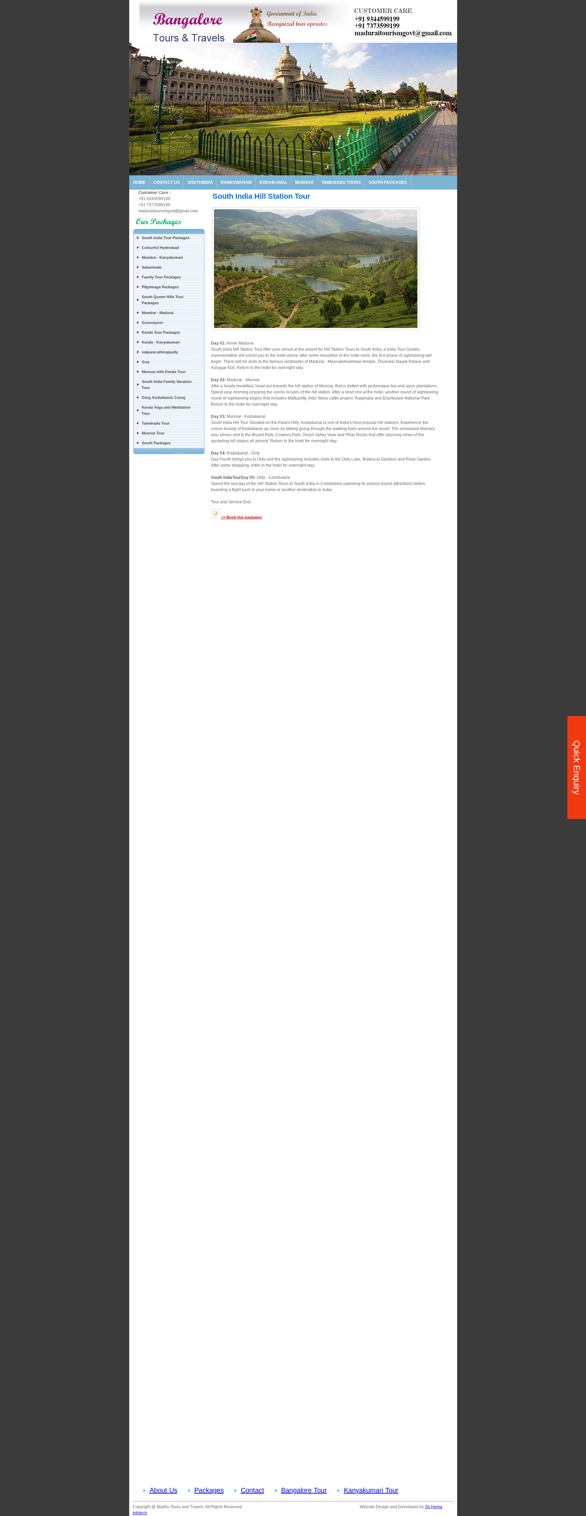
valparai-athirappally (160, 352)
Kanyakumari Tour (371, 1490)
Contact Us (166, 182)
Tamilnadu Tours (341, 182)
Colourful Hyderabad (160, 248)
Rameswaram (236, 182)
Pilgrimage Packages (160, 287)
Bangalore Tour (304, 1490)
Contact (252, 1490)
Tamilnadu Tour (156, 423)
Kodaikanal (273, 182)
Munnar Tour (153, 433)
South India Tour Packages (166, 238)
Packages (209, 1490)
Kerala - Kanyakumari (161, 342)
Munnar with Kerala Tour (163, 372)
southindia (200, 182)
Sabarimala (151, 267)
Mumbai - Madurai (158, 313)
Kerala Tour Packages (161, 332)
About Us (163, 1490)
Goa (145, 362)
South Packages (388, 182)
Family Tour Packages (161, 277)
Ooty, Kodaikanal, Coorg (163, 397)
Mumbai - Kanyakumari (162, 257)
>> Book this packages (241, 517)
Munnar (304, 182)
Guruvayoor (152, 322)
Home (139, 182)
